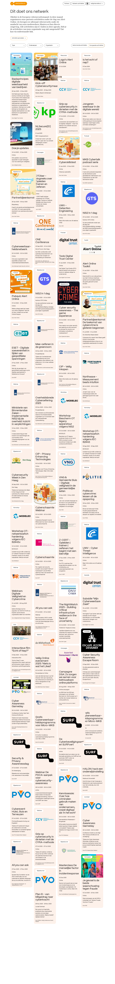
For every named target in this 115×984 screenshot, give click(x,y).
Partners (66, 3)
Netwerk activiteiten (78, 3)
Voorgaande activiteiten (96, 45)
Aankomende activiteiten (80, 45)
